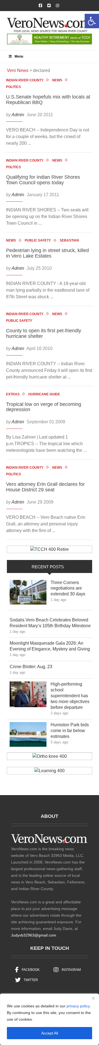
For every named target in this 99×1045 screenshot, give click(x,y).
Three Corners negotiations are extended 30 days (71, 588)
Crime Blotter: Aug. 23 (35, 666)
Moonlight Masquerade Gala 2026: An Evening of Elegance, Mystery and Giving (51, 646)
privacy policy (78, 1006)
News (57, 80)
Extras (13, 394)
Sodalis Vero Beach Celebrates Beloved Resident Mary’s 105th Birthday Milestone (51, 623)
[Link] (28, 594)
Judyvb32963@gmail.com (33, 935)
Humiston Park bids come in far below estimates (70, 730)
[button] (92, 21)
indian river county (24, 80)
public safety (38, 240)
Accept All (49, 1033)
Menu (19, 56)
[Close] (93, 998)
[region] (49, 1019)
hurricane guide (44, 394)
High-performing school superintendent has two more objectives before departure (71, 695)
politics (13, 87)
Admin (18, 114)
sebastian (69, 240)
